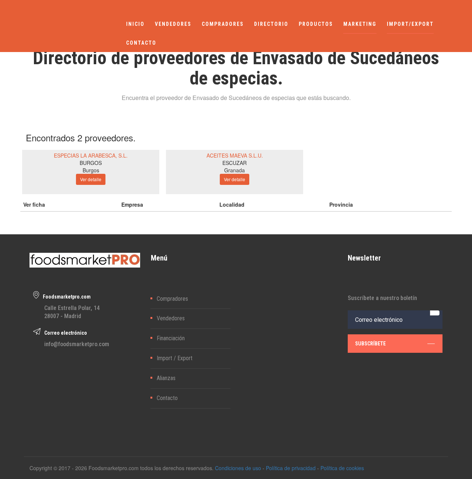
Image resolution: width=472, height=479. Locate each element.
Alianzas (166, 378)
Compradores (172, 298)
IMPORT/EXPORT (410, 24)
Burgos (91, 170)
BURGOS (91, 162)
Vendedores (171, 318)
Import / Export (174, 358)
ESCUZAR (234, 162)
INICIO (135, 24)
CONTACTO (141, 43)
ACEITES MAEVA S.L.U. (234, 155)
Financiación (171, 338)
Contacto (167, 398)
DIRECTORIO (271, 24)
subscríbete (370, 344)
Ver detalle (90, 179)
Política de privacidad (291, 468)
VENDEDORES (173, 24)
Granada (234, 170)
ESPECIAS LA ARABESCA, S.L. (91, 155)
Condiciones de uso (238, 468)
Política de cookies (342, 468)
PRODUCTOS (316, 24)
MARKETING (359, 24)
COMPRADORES (223, 24)
